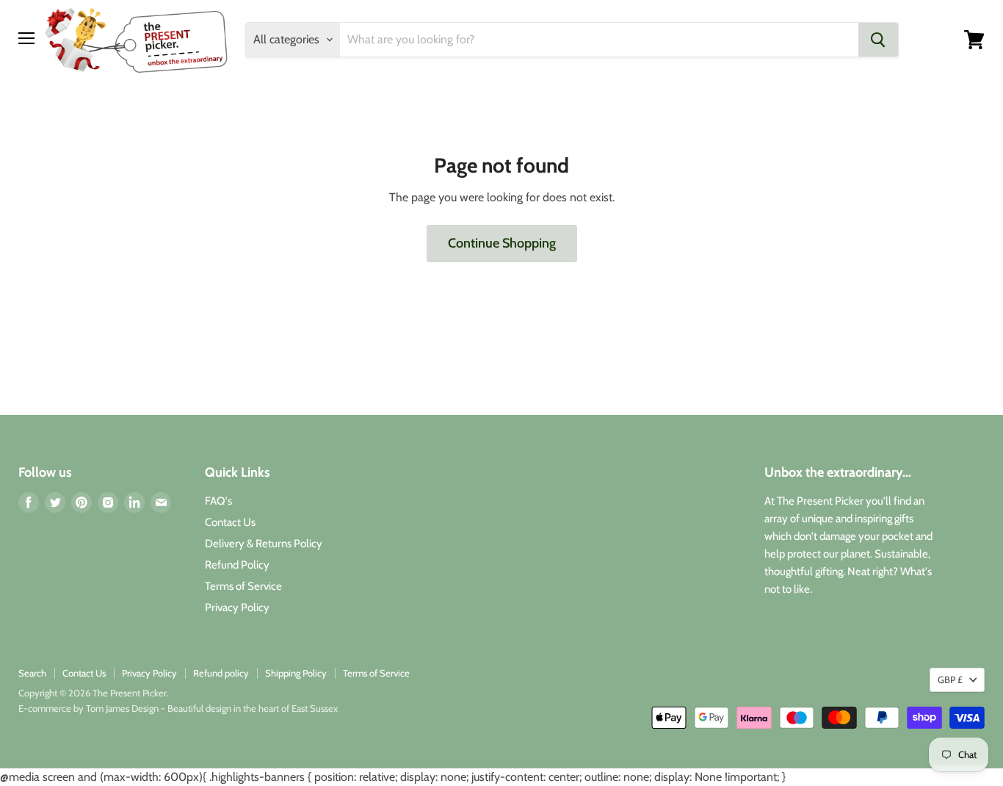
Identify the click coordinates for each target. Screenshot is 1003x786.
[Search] (878, 40)
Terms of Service (243, 586)
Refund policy (221, 673)
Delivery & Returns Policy (263, 543)
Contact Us (230, 522)
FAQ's (218, 501)
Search (32, 673)
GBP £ (950, 679)
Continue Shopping (502, 243)
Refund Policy (237, 565)
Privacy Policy (237, 607)
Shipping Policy (296, 673)
